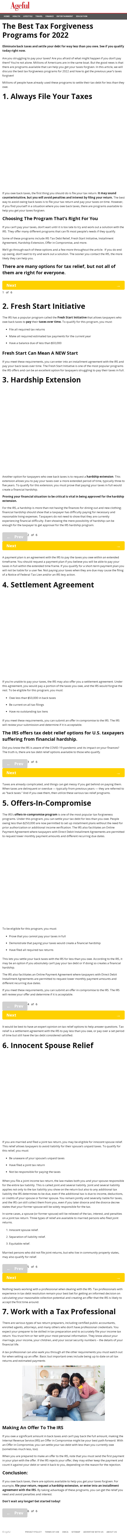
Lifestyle (27, 16)
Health (16, 16)
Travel (38, 16)
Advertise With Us (93, 1532)
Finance (49, 16)
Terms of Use (52, 1532)
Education (81, 16)
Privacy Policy (33, 1532)
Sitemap (75, 1532)
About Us (111, 1532)
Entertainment (65, 16)
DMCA (65, 1532)
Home (7, 16)
